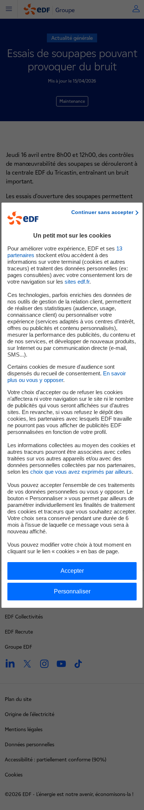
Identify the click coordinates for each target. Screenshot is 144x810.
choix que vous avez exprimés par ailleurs (81, 472)
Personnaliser (72, 591)
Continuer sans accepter (102, 212)
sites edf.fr (77, 281)
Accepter (72, 571)
